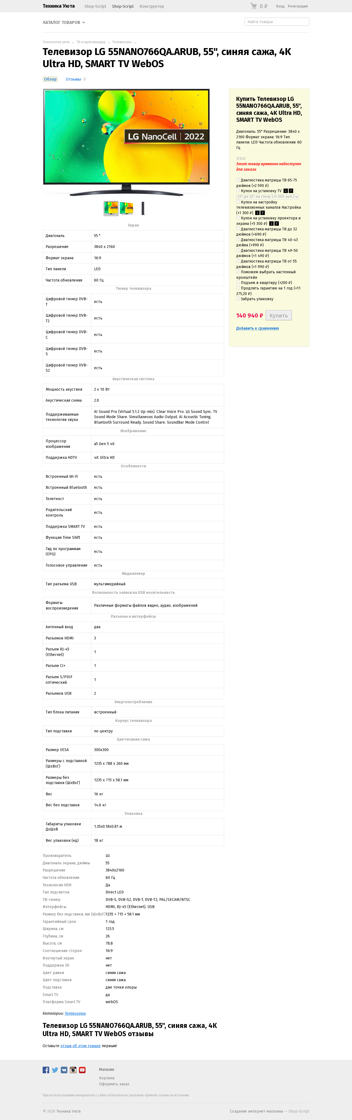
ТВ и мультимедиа (90, 42)
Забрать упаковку (256, 299)
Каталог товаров (61, 22)
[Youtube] (82, 1072)
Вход (280, 6)
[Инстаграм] (73, 1072)
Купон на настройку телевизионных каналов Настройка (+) (268, 207)
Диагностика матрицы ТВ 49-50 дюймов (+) (267, 253)
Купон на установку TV (266, 191)
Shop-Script (95, 6)
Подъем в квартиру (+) (266, 282)
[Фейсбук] (46, 1072)
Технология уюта (56, 42)
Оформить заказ (114, 1084)
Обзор (50, 79)
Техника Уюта (59, 6)
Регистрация (298, 6)
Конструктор (151, 6)
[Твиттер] (55, 1072)
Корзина (106, 1078)
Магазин (106, 1069)
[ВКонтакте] (64, 1072)
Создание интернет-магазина (256, 1111)
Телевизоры (122, 42)
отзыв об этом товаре (81, 1046)
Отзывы (73, 79)
